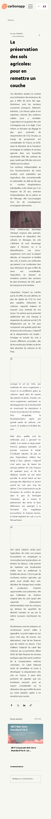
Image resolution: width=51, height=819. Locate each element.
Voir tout (37, 719)
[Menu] (30, 6)
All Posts (11, 20)
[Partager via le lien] (30, 705)
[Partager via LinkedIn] (24, 705)
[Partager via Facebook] (11, 705)
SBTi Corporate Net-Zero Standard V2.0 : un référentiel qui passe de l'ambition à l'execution (23, 749)
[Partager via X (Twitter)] (18, 705)
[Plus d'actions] (39, 35)
